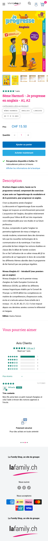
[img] (8, 383)
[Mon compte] (36, 4)
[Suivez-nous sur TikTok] (29, 488)
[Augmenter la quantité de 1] (28, 135)
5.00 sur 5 (30, 348)
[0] (43, 4)
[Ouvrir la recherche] (29, 4)
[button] (9, 91)
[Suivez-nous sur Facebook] (19, 488)
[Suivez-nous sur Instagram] (24, 488)
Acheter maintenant (24, 153)
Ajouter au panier (24, 144)
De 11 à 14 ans (11, 116)
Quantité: (6, 135)
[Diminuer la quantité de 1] (14, 135)
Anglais (26, 111)
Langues (38, 111)
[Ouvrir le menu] (4, 4)
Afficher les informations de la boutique (23, 168)
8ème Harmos (11, 111)
